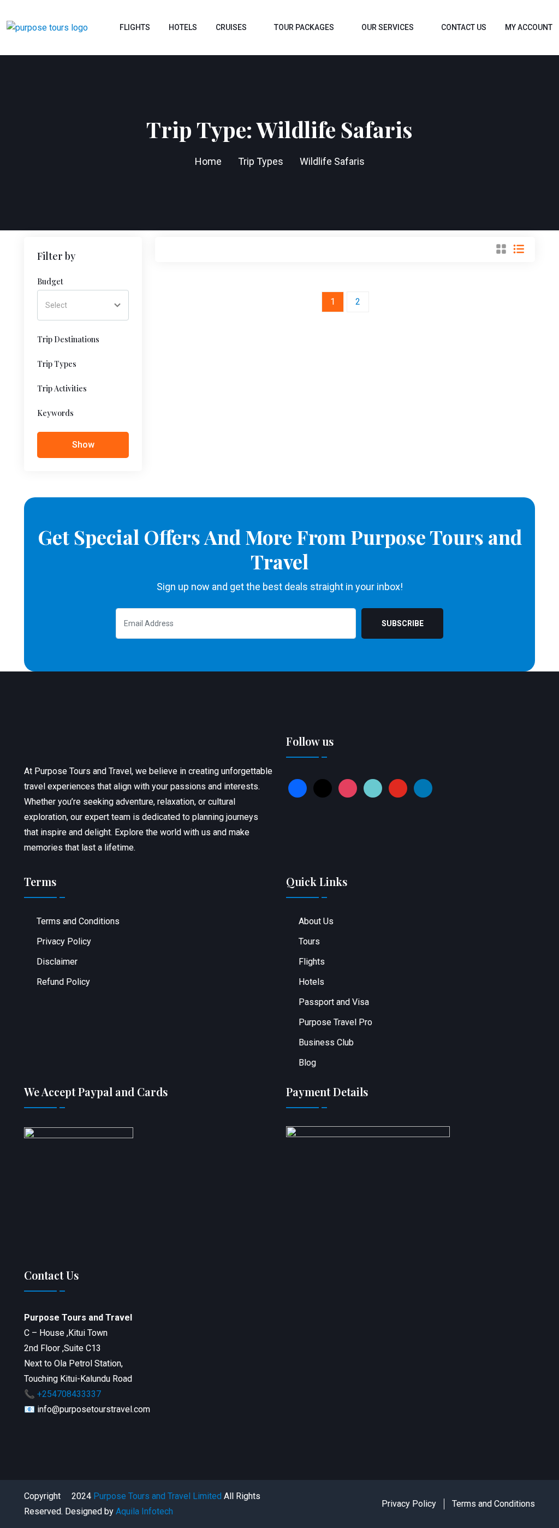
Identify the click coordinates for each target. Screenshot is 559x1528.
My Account (528, 27)
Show (83, 444)
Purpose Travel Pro (335, 1022)
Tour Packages (304, 27)
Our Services (387, 27)
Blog (307, 1062)
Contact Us (463, 27)
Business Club (326, 1042)
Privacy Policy (64, 941)
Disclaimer (57, 961)
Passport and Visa (334, 1002)
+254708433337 (69, 1394)
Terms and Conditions (78, 921)
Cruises (231, 27)
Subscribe (403, 623)
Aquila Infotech (144, 1511)
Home (208, 161)
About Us (316, 921)
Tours (309, 941)
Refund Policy (63, 982)
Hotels (183, 27)
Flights (135, 27)
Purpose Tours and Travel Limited (157, 1496)
